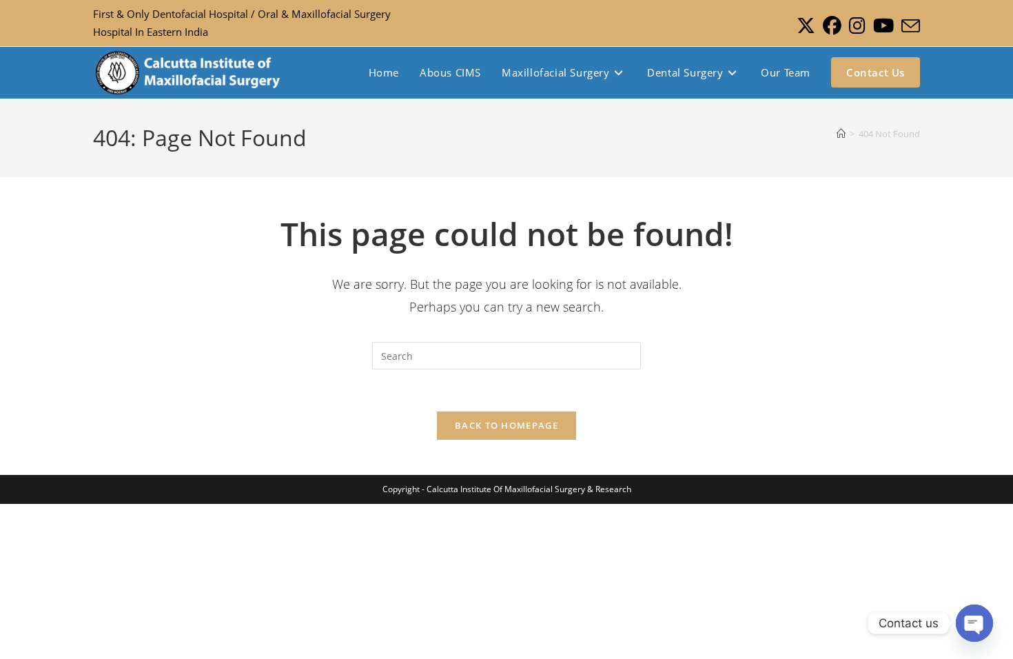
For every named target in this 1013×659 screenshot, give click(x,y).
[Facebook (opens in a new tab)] (832, 26)
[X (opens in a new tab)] (805, 26)
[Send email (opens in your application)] (908, 26)
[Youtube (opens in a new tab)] (883, 26)
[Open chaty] (974, 623)
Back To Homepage (506, 425)
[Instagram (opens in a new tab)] (857, 26)
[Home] (841, 134)
